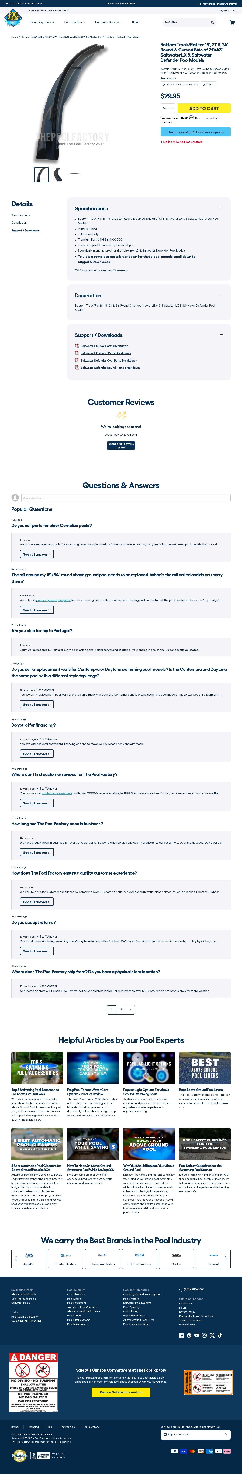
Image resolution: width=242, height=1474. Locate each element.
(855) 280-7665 (194, 1289)
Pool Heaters (131, 1298)
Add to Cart (204, 108)
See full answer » (37, 554)
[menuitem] (40, 23)
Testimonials (67, 1426)
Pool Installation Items (136, 1324)
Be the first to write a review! (121, 445)
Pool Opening (131, 1307)
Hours (182, 1307)
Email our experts (210, 132)
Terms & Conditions (191, 1320)
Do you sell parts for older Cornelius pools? (51, 525)
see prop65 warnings (114, 270)
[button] (15, 1259)
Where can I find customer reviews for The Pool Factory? (64, 774)
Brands (15, 1426)
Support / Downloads (25, 230)
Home (14, 37)
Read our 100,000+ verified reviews (24, 3)
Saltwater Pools (20, 1302)
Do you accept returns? (33, 922)
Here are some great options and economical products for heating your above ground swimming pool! (90, 1174)
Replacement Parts (134, 1315)
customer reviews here (57, 793)
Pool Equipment (76, 1302)
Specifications (20, 215)
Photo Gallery (91, 1426)
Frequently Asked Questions (196, 1316)
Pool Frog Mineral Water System (142, 1294)
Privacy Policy (187, 1324)
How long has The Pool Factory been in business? (57, 823)
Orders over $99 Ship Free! (121, 3)
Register (223, 10)
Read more (167, 78)
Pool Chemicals (76, 1294)
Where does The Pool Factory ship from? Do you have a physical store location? (85, 971)
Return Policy (187, 1312)
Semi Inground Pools (23, 1298)
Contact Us (185, 1303)
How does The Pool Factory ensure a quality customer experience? (74, 872)
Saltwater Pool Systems (137, 1302)
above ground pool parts (54, 600)
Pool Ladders (75, 1315)
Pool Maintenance (77, 1324)
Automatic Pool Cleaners (82, 1307)
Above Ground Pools (23, 1294)
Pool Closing (130, 1311)
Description (19, 223)
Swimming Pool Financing (26, 1320)
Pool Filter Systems (78, 1319)
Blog (49, 1426)
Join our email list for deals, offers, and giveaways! (190, 1426)
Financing (33, 1426)
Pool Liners (74, 1298)
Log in (233, 10)
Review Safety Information (121, 1392)
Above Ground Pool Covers (83, 1311)
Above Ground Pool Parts (138, 1319)
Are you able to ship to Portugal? (41, 630)
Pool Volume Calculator (25, 1316)
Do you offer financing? (33, 724)
